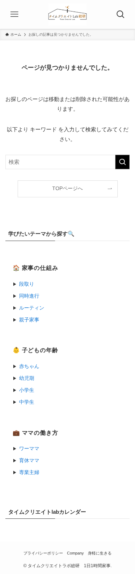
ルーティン (31, 308)
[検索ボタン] (120, 14)
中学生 (26, 402)
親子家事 (29, 320)
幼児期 (26, 378)
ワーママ (29, 448)
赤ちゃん (29, 366)
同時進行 (29, 296)
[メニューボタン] (14, 14)
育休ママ (29, 460)
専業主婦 (29, 472)
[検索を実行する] (122, 162)
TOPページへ (67, 188)
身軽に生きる (100, 553)
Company (75, 553)
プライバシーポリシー (43, 553)
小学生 (26, 390)
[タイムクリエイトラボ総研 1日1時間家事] (67, 14)
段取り (26, 284)
